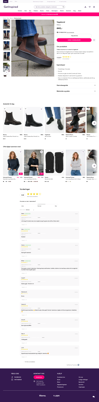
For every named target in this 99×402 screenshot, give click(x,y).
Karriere (81, 384)
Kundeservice (61, 377)
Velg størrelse (74, 35)
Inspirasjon (82, 387)
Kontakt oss (39, 377)
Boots (11, 18)
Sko (8, 18)
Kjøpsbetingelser (62, 384)
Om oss (81, 377)
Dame (4, 18)
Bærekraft (81, 382)
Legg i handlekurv (74, 40)
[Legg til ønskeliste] (94, 40)
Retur (58, 382)
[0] (89, 6)
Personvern (60, 387)
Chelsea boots (17, 18)
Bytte (58, 379)
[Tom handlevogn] (94, 6)
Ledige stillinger (83, 379)
